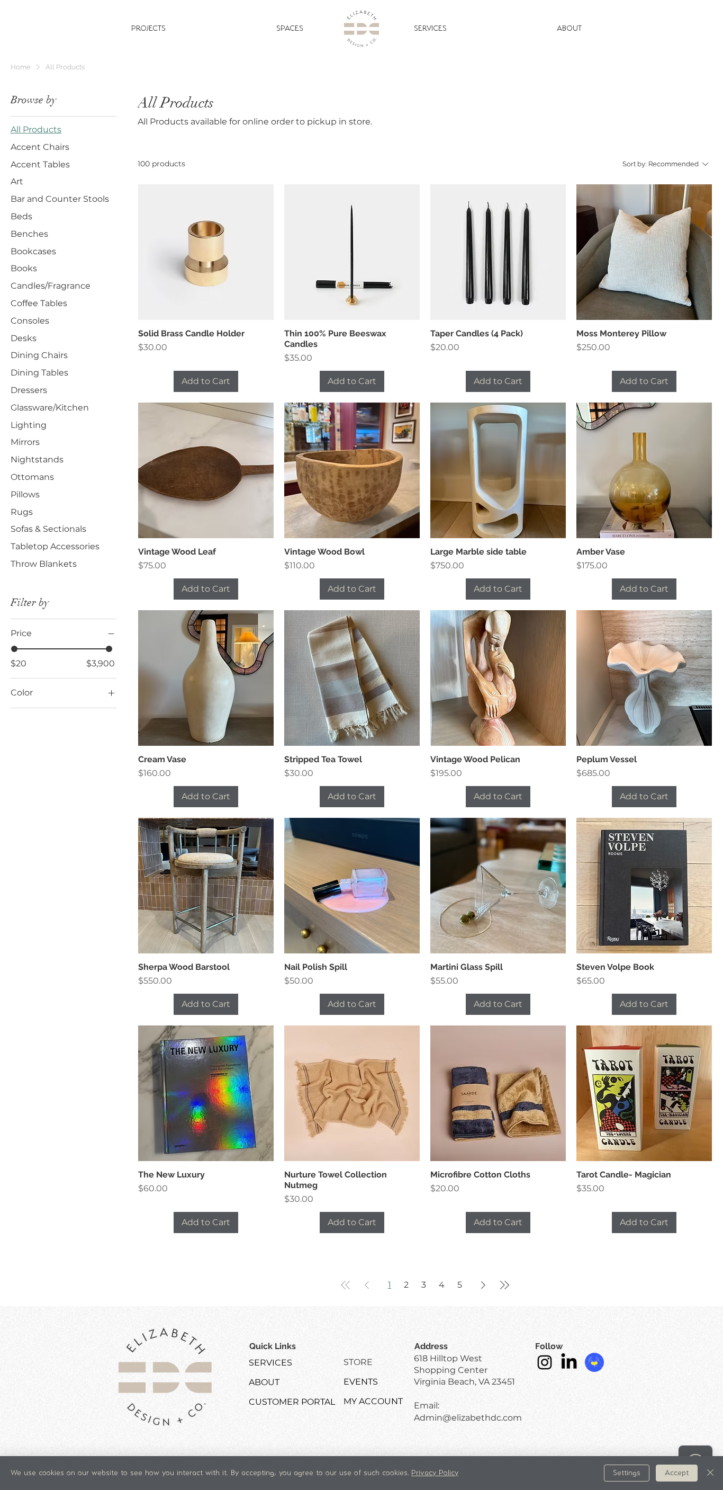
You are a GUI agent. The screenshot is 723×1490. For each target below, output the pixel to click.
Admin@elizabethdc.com (468, 1418)
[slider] (14, 649)
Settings (626, 1473)
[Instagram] (544, 1362)
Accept (677, 1473)
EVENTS (361, 1382)
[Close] (710, 1473)
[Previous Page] (366, 1285)
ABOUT (264, 1382)
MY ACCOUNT (373, 1401)
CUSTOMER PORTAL (292, 1402)
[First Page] (345, 1285)
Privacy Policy (434, 1473)
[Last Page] (504, 1285)
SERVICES (270, 1363)
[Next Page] (483, 1285)
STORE (358, 1362)
